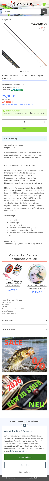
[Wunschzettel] (37, 3)
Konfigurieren (25, 472)
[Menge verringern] (4, 122)
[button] (24, 329)
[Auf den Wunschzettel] (42, 28)
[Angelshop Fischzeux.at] (20, 4)
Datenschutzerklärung (18, 451)
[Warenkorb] (43, 3)
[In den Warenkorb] (24, 129)
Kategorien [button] (7, 320)
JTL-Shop (36, 478)
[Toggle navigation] (4, 3)
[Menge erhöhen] (44, 122)
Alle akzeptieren (25, 457)
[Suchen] (44, 11)
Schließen (25, 465)
